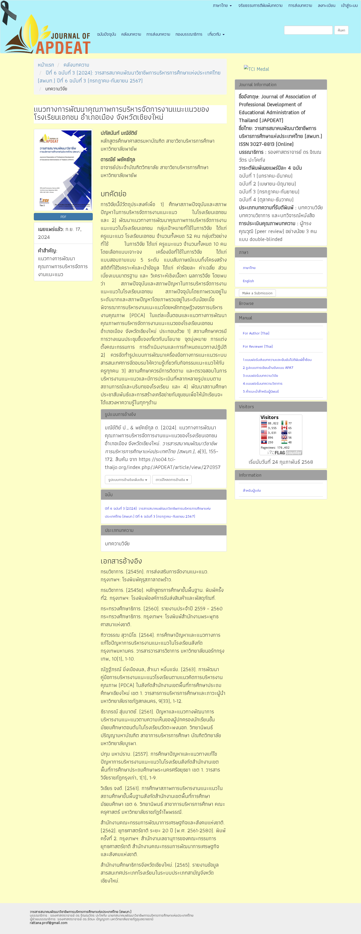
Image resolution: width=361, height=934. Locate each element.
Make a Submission (257, 293)
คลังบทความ (131, 34)
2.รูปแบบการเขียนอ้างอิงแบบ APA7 (268, 367)
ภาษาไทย (249, 268)
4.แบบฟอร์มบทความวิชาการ (263, 383)
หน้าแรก (46, 65)
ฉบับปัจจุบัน (106, 34)
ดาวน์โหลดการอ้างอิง (171, 479)
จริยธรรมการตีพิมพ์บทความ (260, 5)
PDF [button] (63, 217)
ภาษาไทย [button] (221, 5)
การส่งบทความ (300, 5)
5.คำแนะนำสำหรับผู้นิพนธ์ (261, 391)
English (248, 281)
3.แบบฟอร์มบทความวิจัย (260, 375)
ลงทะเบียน (326, 5)
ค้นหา (341, 30)
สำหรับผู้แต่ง (252, 490)
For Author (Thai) (256, 333)
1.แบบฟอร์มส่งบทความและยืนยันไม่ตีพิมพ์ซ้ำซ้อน (277, 360)
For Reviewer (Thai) (258, 346)
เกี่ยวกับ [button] (215, 34)
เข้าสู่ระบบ (349, 5)
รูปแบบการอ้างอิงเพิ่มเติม (126, 479)
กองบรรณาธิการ (188, 34)
